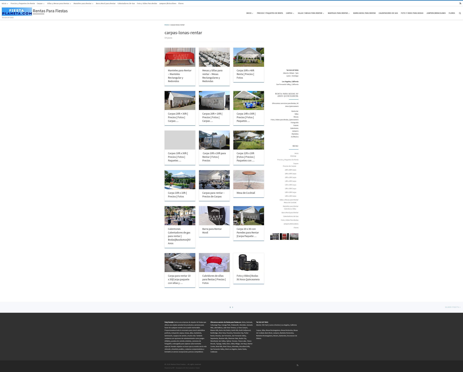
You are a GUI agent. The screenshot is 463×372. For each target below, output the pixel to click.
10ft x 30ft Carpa (290, 188)
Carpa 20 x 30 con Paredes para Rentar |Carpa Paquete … (248, 232)
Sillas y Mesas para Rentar (289, 200)
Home (167, 25)
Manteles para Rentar (290, 206)
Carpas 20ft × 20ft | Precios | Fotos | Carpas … (212, 117)
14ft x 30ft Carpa (290, 181)
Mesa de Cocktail (246, 192)
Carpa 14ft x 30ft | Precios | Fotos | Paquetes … (246, 117)
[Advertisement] (290, 47)
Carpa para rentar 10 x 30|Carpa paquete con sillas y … (179, 279)
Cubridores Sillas (290, 209)
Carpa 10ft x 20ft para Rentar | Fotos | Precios (214, 157)
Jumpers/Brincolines (290, 224)
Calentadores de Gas (290, 216)
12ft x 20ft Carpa (290, 185)
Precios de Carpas (289, 166)
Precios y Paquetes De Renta (287, 160)
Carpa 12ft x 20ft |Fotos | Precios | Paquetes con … (246, 157)
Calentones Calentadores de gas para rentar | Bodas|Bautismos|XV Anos (179, 236)
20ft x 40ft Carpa (290, 170)
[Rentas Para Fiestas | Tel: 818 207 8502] (17, 11)
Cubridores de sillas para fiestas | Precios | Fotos (214, 279)
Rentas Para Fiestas (178, 364)
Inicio (296, 153)
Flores (296, 227)
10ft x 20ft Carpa (290, 192)
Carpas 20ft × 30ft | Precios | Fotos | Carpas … (178, 117)
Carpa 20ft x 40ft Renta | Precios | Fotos (245, 74)
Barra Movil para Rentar (290, 212)
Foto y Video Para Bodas (289, 220)
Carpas (295, 163)
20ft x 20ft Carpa (290, 177)
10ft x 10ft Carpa (290, 196)
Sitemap (293, 156)
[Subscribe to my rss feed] (460, 3)
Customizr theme (194, 368)
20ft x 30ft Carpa (290, 173)
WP (173, 368)
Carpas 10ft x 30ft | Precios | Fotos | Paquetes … (178, 157)
